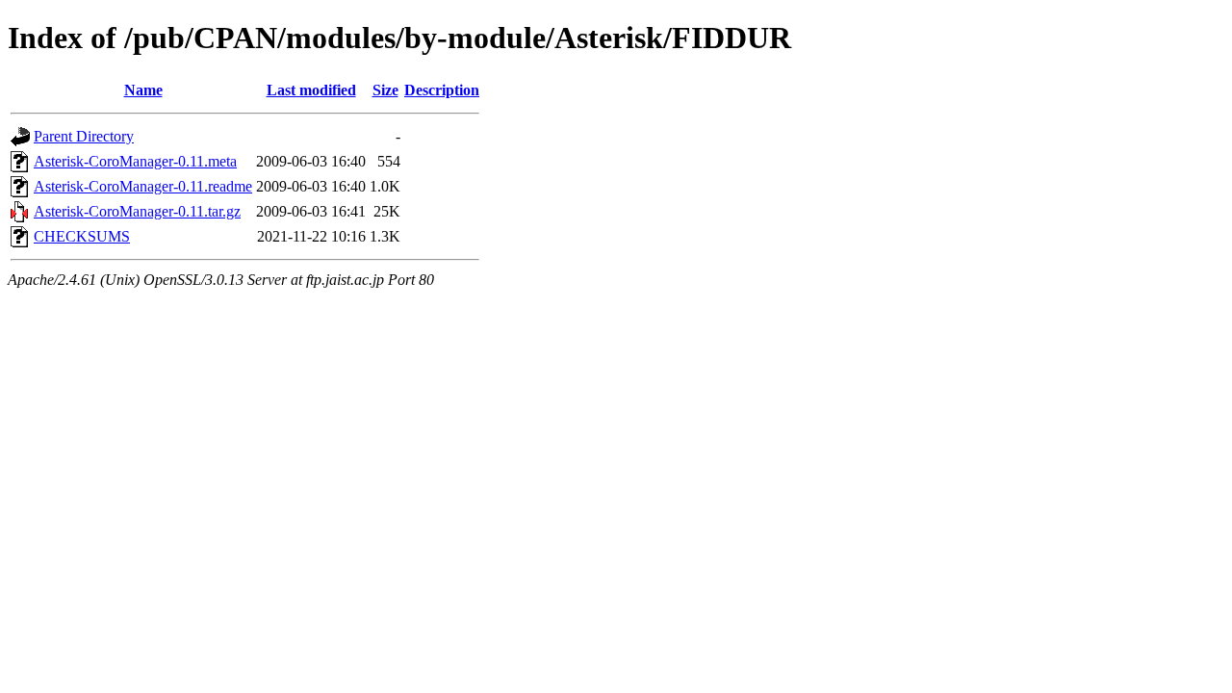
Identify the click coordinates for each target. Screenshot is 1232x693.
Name (143, 90)
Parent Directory (84, 136)
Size (385, 90)
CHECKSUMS (82, 236)
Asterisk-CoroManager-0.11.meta (135, 161)
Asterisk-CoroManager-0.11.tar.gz (137, 211)
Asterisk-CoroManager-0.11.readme (143, 186)
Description (441, 90)
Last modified (311, 90)
